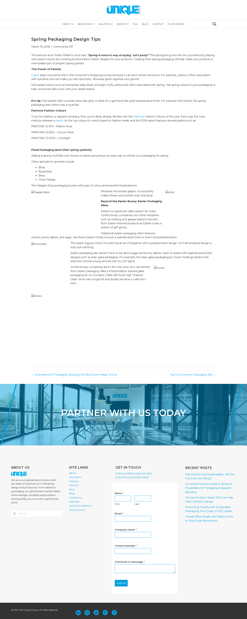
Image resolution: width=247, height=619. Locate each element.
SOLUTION (104, 24)
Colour (35, 75)
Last (137, 503)
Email (119, 513)
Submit (121, 583)
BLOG (145, 24)
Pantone (139, 116)
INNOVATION (84, 24)
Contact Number (126, 545)
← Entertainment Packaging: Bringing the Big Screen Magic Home (74, 374)
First (117, 503)
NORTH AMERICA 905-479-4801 (134, 473)
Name (119, 493)
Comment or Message (130, 561)
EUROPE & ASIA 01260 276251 (132, 477)
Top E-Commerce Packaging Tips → (193, 374)
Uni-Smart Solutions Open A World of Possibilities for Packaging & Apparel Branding (208, 488)
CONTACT (158, 24)
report (59, 120)
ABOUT (67, 24)
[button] (78, 612)
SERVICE (121, 24)
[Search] (213, 24)
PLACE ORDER (176, 24)
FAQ (135, 24)
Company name (126, 529)
